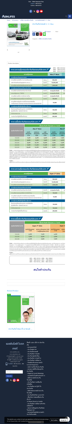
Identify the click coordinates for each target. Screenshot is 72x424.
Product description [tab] (13, 63)
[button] (66, 16)
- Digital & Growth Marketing (35, 373)
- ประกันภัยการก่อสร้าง (34, 358)
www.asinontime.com (15, 354)
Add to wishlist (37, 31)
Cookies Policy (24, 421)
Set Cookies (54, 420)
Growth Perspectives (32, 364)
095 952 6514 (38, 3)
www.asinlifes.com (14, 352)
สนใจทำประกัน (42, 269)
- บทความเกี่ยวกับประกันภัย (35, 367)
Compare (48, 31)
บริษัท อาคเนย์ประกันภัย (45, 39)
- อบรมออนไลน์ (31, 347)
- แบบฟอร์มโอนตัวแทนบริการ (36, 375)
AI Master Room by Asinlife (35, 401)
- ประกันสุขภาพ (31, 349)
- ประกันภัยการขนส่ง (33, 354)
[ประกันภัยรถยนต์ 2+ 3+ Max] (18, 35)
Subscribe (9, 376)
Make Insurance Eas (37, 1)
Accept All (63, 420)
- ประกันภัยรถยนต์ (32, 351)
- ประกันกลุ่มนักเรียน (33, 356)
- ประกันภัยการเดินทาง (34, 360)
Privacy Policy (14, 421)
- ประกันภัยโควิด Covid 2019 (35, 395)
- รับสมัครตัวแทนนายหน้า (35, 362)
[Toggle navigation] (70, 16)
